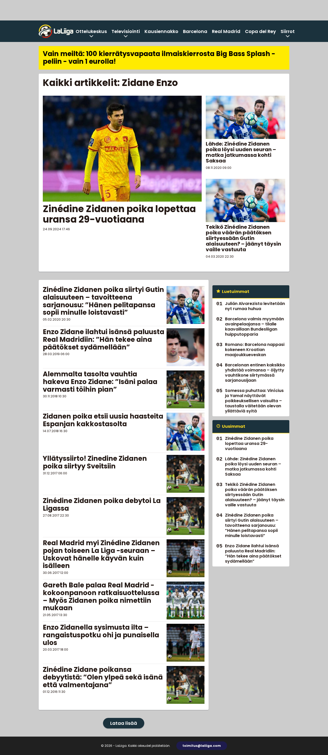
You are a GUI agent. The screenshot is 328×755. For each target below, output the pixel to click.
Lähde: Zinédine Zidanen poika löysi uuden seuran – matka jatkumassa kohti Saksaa (241, 152)
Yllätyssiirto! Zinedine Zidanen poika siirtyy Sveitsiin (95, 462)
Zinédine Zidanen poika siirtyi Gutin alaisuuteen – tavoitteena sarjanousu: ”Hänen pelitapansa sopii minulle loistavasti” (103, 301)
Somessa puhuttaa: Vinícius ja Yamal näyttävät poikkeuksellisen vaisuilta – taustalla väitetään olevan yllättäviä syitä (254, 401)
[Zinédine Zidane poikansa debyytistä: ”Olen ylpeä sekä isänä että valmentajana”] (185, 685)
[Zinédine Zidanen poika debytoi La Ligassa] (185, 516)
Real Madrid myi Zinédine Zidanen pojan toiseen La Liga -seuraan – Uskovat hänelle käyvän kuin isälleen (101, 554)
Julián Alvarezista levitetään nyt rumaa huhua (255, 306)
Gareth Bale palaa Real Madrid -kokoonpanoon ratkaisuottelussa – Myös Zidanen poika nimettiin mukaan (101, 597)
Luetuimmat (235, 291)
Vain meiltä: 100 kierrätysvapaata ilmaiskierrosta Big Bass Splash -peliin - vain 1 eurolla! (159, 57)
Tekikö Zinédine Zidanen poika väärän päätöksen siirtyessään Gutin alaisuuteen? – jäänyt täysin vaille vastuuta (243, 238)
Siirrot (288, 31)
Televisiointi (125, 31)
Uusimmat (233, 426)
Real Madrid (226, 31)
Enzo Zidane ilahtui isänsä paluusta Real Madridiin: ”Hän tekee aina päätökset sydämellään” (103, 339)
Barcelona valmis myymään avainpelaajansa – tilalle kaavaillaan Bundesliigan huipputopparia (254, 326)
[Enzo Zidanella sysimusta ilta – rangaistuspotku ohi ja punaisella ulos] (185, 643)
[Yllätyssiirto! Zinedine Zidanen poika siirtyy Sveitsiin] (185, 474)
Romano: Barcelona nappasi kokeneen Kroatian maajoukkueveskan (254, 350)
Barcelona (195, 31)
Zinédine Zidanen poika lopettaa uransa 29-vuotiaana (119, 214)
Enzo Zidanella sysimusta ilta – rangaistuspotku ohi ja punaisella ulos (101, 635)
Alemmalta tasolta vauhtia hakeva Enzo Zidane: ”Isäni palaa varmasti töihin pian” (100, 381)
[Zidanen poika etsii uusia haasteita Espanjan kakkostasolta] (185, 432)
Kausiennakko (161, 31)
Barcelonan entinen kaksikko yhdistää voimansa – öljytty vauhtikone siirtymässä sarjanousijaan (255, 372)
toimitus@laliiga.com (201, 745)
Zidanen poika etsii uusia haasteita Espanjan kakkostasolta (103, 420)
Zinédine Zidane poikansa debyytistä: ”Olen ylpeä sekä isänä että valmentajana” (103, 677)
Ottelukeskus (91, 31)
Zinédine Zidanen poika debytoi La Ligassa (102, 504)
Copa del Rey (260, 31)
